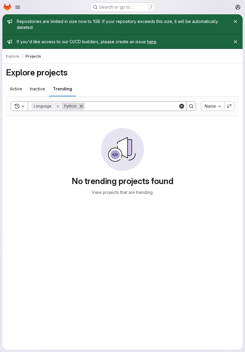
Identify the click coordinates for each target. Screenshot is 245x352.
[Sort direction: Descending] (229, 106)
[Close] (235, 21)
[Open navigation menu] (17, 7)
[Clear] (181, 106)
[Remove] (81, 106)
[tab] (16, 88)
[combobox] (212, 106)
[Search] (191, 106)
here (151, 41)
